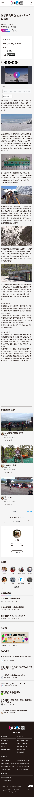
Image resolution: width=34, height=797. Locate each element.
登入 (22, 517)
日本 (8, 39)
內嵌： (4, 86)
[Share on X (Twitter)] (9, 62)
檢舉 (14, 30)
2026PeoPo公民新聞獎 (9, 645)
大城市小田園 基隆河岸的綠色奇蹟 (14, 710)
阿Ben (5, 704)
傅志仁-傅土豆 (8, 467)
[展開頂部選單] (31, 3)
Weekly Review (6, 749)
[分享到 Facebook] (5, 62)
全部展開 (16, 587)
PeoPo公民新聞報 (23, 740)
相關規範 (4, 743)
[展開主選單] (3, 3)
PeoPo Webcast (22, 743)
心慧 (17, 540)
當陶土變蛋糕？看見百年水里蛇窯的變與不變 (16, 657)
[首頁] (17, 3)
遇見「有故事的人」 (23, 769)
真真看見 (6, 694)
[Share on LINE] (12, 62)
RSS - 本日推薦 (6, 780)
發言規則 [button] (29, 512)
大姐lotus (29, 573)
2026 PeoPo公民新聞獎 (8, 763)
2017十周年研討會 (23, 763)
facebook (14, 732)
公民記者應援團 (22, 746)
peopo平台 (7, 685)
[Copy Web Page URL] (16, 62)
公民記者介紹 (21, 749)
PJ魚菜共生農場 (10, 465)
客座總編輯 (20, 752)
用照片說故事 (5, 769)
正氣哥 (6, 712)
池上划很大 (8, 497)
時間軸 (3, 746)
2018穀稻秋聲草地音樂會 (13, 433)
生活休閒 (18, 44)
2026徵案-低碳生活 (23, 761)
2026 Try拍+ (5, 761)
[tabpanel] (16, 517)
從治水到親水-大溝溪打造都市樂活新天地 (16, 667)
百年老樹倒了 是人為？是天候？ (13, 616)
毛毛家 (6, 661)
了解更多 (17, 552)
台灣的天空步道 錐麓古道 (10, 599)
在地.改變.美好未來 (23, 766)
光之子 (6, 669)
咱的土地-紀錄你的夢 (7, 766)
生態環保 (10, 44)
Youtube (19, 732)
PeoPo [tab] (14, 512)
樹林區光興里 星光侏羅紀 (10, 692)
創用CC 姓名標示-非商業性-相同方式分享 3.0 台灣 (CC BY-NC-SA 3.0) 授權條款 (11, 54)
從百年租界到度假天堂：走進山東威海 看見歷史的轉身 (16, 701)
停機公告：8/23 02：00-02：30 (13, 683)
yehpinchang (21, 573)
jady (13, 573)
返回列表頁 (16, 522)
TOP (30, 786)
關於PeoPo (4, 740)
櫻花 (5, 435)
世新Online (7, 677)
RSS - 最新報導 (6, 777)
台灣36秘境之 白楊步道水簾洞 (12, 607)
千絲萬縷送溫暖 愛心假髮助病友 (13, 675)
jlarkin (4, 573)
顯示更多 (9, 51)
